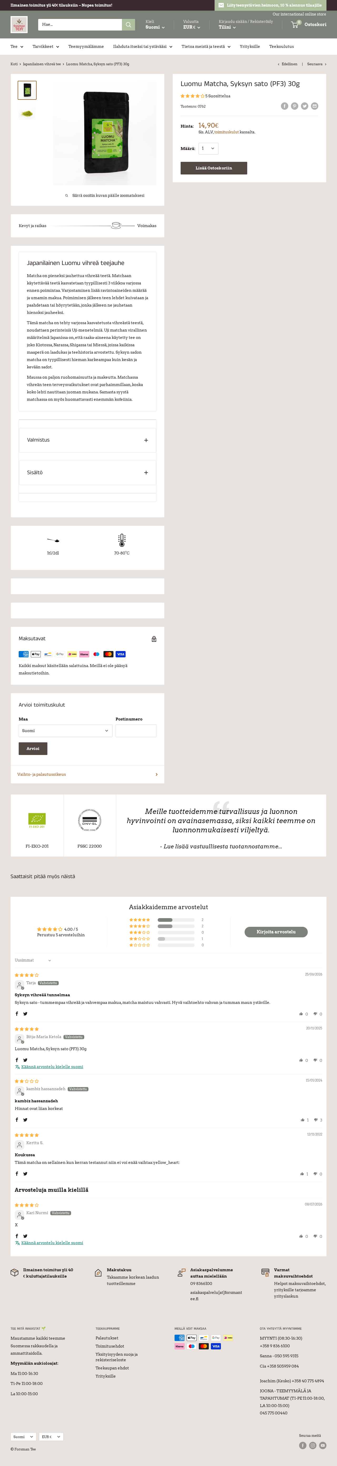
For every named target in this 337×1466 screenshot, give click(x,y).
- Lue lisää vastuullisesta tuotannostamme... (221, 846)
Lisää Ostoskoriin (214, 168)
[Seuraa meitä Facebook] (302, 1445)
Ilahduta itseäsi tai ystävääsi (140, 46)
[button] (193, 96)
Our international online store (299, 14)
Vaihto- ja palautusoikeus (41, 774)
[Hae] (128, 25)
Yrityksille (250, 46)
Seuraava (315, 64)
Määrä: (188, 148)
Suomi (18, 1437)
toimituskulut (226, 132)
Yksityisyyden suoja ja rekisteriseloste (117, 1357)
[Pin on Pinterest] (294, 106)
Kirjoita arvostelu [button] (276, 931)
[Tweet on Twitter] (304, 106)
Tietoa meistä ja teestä (203, 46)
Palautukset (107, 1338)
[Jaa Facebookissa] (284, 106)
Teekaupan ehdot (112, 1368)
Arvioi (33, 748)
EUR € (47, 1437)
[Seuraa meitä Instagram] (312, 1445)
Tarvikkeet (43, 46)
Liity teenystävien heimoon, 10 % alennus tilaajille (274, 5)
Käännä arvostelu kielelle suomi (52, 1066)
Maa (23, 719)
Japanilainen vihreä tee (42, 64)
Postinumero (129, 719)
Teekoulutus (281, 46)
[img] (27, 975)
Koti (14, 64)
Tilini (225, 27)
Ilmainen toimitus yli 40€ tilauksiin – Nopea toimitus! (61, 5)
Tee (14, 46)
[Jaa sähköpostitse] (314, 106)
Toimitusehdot (110, 1346)
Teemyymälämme (86, 46)
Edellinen (290, 64)
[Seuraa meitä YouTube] (322, 1445)
